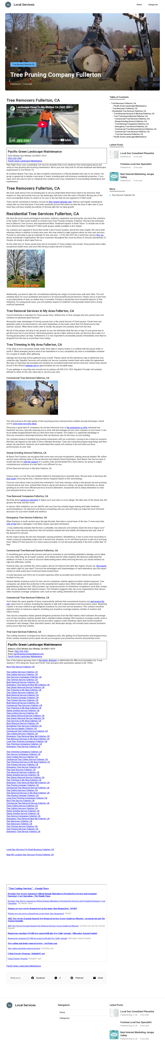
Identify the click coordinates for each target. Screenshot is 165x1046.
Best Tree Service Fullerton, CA (20, 667)
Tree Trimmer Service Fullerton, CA (22, 679)
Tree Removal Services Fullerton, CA (22, 772)
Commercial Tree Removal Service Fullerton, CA (27, 788)
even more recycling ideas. (25, 423)
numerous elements (29, 500)
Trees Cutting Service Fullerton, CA (22, 713)
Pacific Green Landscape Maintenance (25, 161)
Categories (153, 5)
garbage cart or (32, 365)
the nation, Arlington (48, 660)
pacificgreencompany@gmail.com (29, 654)
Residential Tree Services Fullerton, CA (24, 726)
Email (100, 978)
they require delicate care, (60, 202)
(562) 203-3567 (15, 158)
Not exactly (101, 566)
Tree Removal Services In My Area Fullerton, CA (27, 739)
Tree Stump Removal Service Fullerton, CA (25, 687)
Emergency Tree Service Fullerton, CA (23, 746)
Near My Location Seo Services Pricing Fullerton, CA (30, 854)
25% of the (11, 524)
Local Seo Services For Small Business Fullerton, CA (30, 849)
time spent (11, 478)
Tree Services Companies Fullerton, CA (24, 677)
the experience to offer (77, 427)
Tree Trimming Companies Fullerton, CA (24, 744)
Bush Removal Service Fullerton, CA (22, 682)
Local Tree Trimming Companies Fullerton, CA (26, 741)
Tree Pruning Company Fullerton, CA (22, 697)
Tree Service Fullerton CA (23, 64)
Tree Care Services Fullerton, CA (20, 770)
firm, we (100, 235)
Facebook (40, 978)
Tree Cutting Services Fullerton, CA (22, 672)
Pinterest (79, 978)
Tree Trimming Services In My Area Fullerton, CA (28, 762)
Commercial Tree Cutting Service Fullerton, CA (27, 731)
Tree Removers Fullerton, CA (19, 821)
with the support (30, 462)
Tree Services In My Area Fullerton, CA (23, 721)
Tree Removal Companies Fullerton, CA (132, 124)
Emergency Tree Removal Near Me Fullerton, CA (28, 685)
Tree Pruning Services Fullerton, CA (22, 700)
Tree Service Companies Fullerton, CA (23, 754)
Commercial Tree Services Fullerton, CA (24, 705)
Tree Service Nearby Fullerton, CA (21, 728)
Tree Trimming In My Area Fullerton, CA (23, 690)
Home (139, 5)
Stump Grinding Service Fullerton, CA (22, 710)
